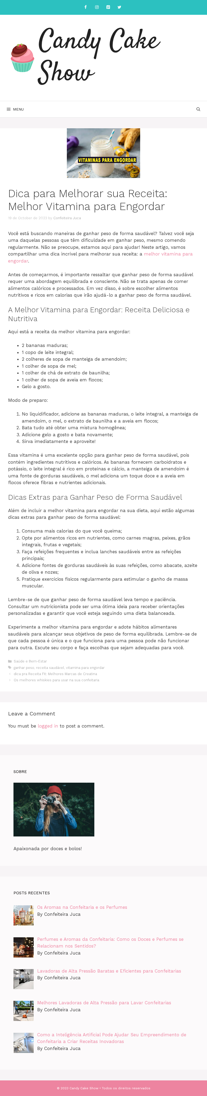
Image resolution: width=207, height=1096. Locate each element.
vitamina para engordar (85, 668)
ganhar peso (24, 668)
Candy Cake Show (98, 58)
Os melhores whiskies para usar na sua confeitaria (56, 680)
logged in (48, 726)
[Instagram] (96, 7)
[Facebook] (85, 7)
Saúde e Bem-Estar (30, 661)
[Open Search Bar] (198, 109)
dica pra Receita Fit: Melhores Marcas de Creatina (55, 674)
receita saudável (50, 668)
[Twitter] (119, 7)
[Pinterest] (108, 7)
